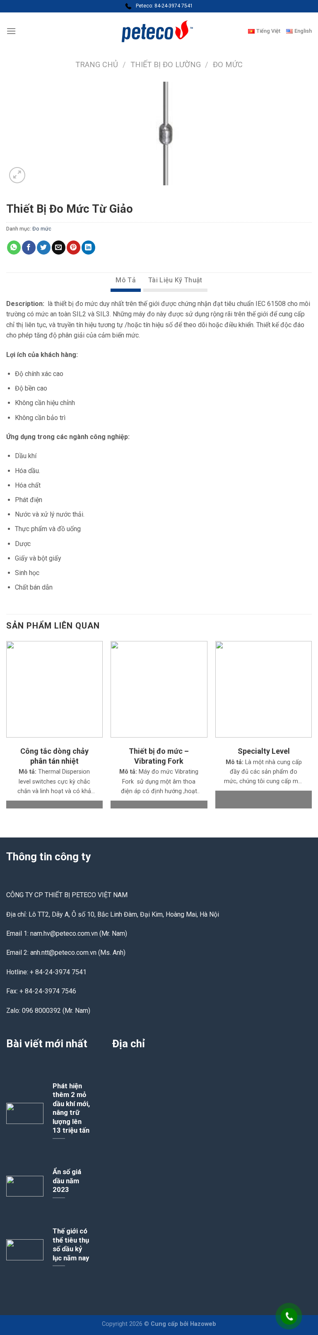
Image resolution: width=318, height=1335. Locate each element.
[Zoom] (17, 175)
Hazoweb (203, 1324)
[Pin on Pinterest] (73, 247)
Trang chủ (96, 64)
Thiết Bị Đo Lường (165, 64)
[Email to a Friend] (58, 247)
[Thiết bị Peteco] (159, 31)
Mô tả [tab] (126, 280)
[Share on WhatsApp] (14, 247)
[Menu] (11, 31)
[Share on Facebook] (29, 247)
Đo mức (228, 64)
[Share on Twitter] (44, 247)
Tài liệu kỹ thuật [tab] (175, 280)
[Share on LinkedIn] (88, 247)
